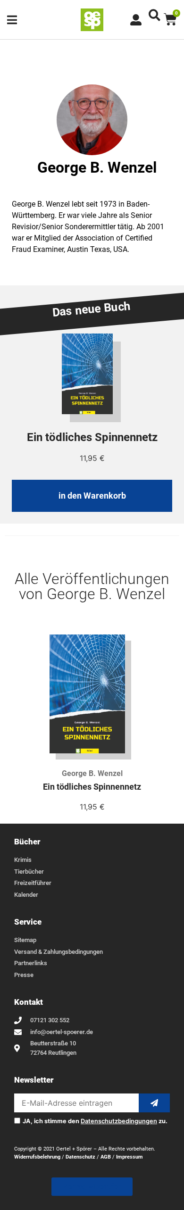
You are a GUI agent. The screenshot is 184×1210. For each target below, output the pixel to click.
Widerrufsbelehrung (37, 1157)
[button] (154, 15)
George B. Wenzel (92, 773)
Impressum (129, 1157)
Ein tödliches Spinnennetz (92, 787)
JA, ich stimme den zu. (95, 1121)
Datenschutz (80, 1157)
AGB (105, 1157)
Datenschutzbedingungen (119, 1121)
